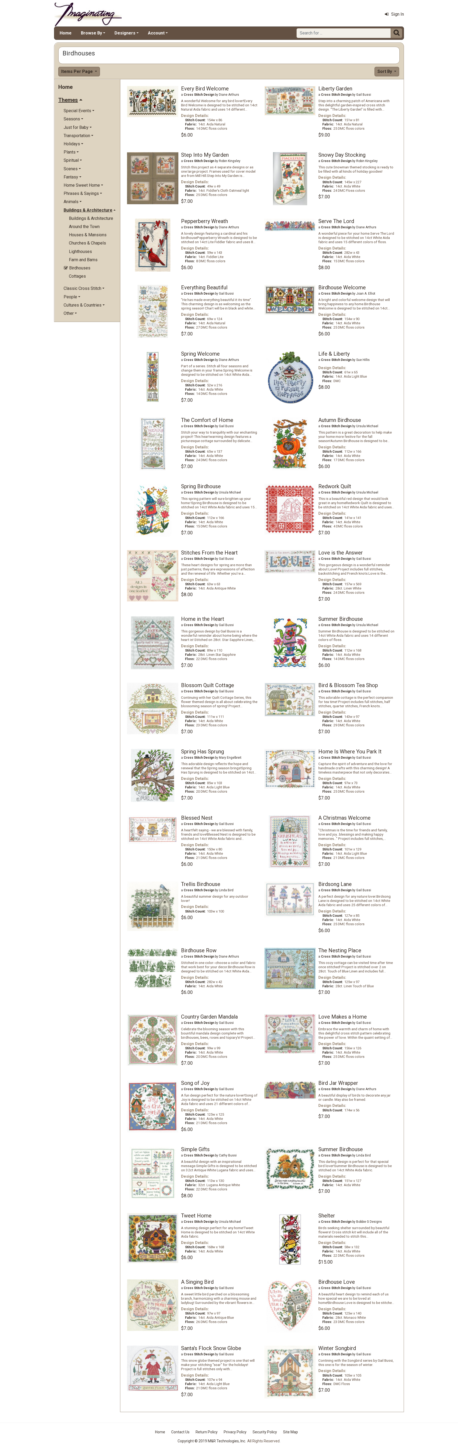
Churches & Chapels (87, 243)
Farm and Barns (83, 259)
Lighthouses (80, 251)
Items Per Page (77, 71)
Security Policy (265, 1432)
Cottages (77, 276)
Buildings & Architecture (91, 218)
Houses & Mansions (88, 234)
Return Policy (207, 1432)
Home (66, 33)
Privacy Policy (235, 1432)
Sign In (397, 14)
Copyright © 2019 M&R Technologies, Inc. (212, 1441)
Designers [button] (124, 33)
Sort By (385, 71)
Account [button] (156, 33)
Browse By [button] (91, 33)
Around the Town (84, 226)
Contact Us (180, 1432)
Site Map (290, 1432)
